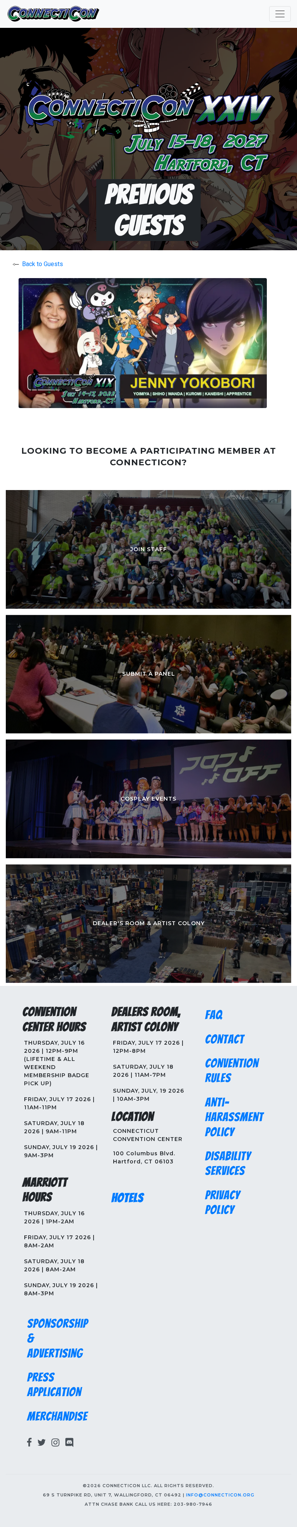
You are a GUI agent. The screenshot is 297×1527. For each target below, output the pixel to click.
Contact (224, 1039)
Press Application (54, 1385)
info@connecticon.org (220, 1495)
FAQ (213, 1014)
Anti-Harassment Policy (234, 1117)
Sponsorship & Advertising (57, 1338)
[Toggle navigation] (280, 14)
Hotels (127, 1197)
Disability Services (228, 1163)
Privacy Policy (222, 1202)
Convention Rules (231, 1071)
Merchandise (57, 1416)
